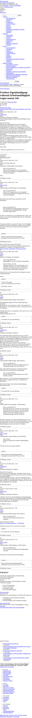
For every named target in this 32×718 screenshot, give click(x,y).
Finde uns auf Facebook (9, 689)
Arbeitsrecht (9, 19)
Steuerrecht (9, 31)
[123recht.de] (7, 2)
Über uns (5, 705)
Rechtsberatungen (8, 7)
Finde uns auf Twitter (8, 687)
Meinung (8, 42)
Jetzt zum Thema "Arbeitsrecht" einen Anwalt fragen (13, 248)
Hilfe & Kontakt (4, 1)
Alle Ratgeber (9, 35)
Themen (5, 16)
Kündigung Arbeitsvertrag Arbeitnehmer (16, 71)
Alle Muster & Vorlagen (12, 64)
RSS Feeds (6, 686)
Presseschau (6, 678)
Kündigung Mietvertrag (9, 691)
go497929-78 (3, 114)
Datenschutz (6, 708)
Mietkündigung (10, 73)
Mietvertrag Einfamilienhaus (13, 76)
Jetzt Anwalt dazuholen (18, 109)
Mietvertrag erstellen (8, 693)
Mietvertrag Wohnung (11, 77)
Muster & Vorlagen (8, 63)
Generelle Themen (10, 24)
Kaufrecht (8, 26)
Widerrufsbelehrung (8, 712)
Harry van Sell (3, 185)
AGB (4, 701)
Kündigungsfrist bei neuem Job (10, 643)
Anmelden (5, 675)
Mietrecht (8, 28)
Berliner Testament (10, 66)
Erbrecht (8, 21)
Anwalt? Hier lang (4, 83)
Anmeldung (6, 697)
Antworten (2, 109)
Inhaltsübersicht (7, 671)
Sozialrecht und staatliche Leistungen (15, 29)
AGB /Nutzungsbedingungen (8, 710)
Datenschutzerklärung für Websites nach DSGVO (18, 67)
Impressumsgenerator (8, 690)
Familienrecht (9, 22)
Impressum (9, 70)
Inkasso (8, 25)
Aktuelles (5, 700)
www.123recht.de (4, 84)
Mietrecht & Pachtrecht (12, 43)
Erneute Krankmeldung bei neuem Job (12, 650)
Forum (4, 46)
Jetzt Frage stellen (4, 592)
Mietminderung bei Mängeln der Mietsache (16, 74)
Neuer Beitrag (9, 109)
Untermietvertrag (10, 78)
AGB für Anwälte (22, 715)
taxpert (1, 254)
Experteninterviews (11, 39)
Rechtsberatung (7, 673)
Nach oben (2, 606)
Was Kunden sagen (8, 676)
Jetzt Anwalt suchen (5, 603)
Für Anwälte (16, 716)
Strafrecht (8, 32)
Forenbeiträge (17, 5)
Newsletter (5, 684)
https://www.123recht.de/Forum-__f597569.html (12, 523)
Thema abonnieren (12, 102)
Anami (1, 297)
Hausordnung (9, 69)
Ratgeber (6, 5)
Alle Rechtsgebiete (10, 18)
